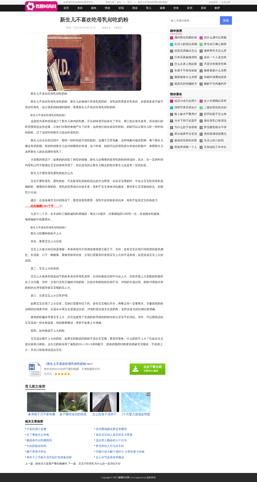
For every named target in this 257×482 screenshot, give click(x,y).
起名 (73, 14)
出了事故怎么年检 (38, 434)
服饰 (93, 8)
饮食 (176, 8)
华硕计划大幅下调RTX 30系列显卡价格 (120, 451)
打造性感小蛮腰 (36, 429)
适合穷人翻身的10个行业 (111, 440)
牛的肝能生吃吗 (36, 446)
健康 (162, 8)
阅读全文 (106, 27)
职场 (121, 8)
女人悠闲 (46, 14)
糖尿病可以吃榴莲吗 (39, 440)
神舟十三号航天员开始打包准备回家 (49, 457)
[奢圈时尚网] (41, 6)
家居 (189, 8)
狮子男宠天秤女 (36, 451)
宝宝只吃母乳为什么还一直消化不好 (99, 463)
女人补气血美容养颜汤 (110, 457)
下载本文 (117, 27)
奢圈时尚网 (123, 477)
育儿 (148, 8)
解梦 (217, 8)
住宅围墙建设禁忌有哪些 (111, 429)
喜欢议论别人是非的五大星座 (114, 434)
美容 (80, 8)
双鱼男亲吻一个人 (185, 146)
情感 (107, 8)
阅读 (135, 8)
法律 (59, 14)
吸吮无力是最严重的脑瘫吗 (51, 463)
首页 (66, 8)
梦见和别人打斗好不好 (110, 446)
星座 (203, 8)
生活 (32, 14)
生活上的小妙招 (214, 140)
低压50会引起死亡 (185, 100)
